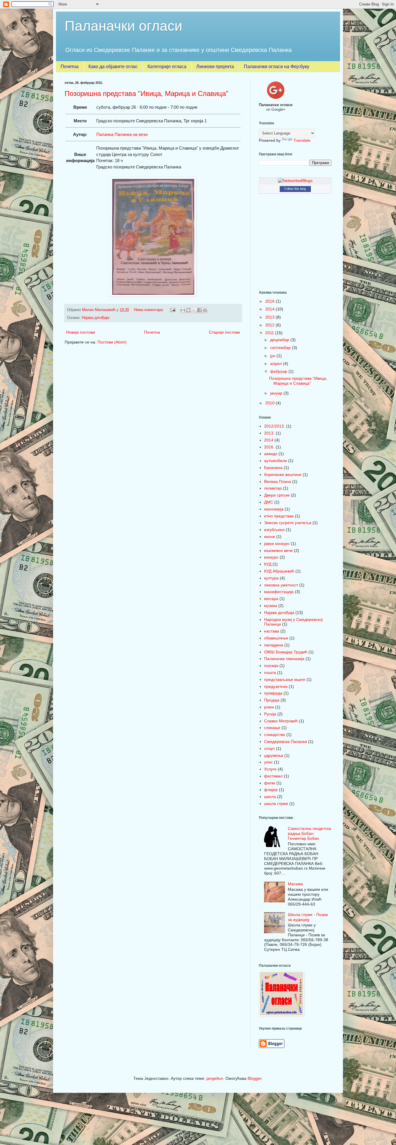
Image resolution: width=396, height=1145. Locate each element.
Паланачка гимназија (284, 658)
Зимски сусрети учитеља (287, 522)
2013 (270, 317)
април (276, 363)
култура (271, 578)
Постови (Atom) (112, 342)
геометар (273, 488)
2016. (269, 447)
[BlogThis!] (188, 310)
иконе (269, 536)
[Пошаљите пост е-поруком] (172, 310)
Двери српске (277, 495)
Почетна (70, 66)
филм (269, 783)
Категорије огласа (167, 66)
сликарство (274, 734)
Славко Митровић (281, 721)
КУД (267, 564)
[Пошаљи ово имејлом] (183, 310)
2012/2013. (274, 426)
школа (270, 796)
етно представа (279, 516)
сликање (272, 727)
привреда (273, 693)
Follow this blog (295, 188)
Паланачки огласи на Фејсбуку (276, 66)
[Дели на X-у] (194, 310)
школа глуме (276, 803)
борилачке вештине (282, 474)
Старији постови (224, 332)
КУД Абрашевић (279, 571)
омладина (273, 645)
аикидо (270, 453)
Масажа (295, 884)
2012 (270, 325)
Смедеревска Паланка (285, 741)
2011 (270, 332)
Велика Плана (277, 481)
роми (269, 707)
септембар (281, 347)
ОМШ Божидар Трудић (285, 652)
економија (274, 509)
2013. (269, 433)
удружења (273, 755)
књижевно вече (278, 550)
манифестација (279, 591)
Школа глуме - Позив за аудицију (308, 917)
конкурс (271, 557)
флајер (271, 789)
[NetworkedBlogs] (295, 180)
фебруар (279, 371)
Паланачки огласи (123, 26)
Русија (270, 714)
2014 (270, 309)
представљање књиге (284, 679)
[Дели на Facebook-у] (199, 310)
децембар (280, 339)
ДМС (268, 502)
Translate (301, 140)
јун (273, 355)
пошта (270, 672)
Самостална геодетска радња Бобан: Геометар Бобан (309, 833)
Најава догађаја (95, 318)
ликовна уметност (281, 585)
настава (271, 631)
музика (270, 605)
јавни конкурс (277, 543)
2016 (270, 301)
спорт (269, 748)
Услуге (270, 769)
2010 (270, 403)
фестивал (273, 776)
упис (268, 762)
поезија (271, 665)
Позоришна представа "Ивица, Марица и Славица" (146, 93)
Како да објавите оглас (113, 66)
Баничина (273, 467)
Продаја (271, 700)
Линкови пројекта (215, 66)
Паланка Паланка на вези (122, 134)
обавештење (276, 638)
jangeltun (214, 1078)
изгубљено (274, 529)
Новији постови (80, 332)
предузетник (276, 686)
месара (271, 598)
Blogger (254, 1078)
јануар (277, 393)
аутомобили (275, 460)
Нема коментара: (149, 310)
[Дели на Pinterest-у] (205, 310)
